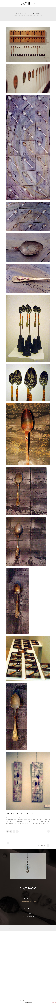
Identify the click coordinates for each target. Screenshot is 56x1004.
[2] (28, 92)
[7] (28, 362)
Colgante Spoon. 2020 (28, 916)
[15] (28, 809)
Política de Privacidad (35, 928)
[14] (16, 750)
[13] (28, 681)
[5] (28, 261)
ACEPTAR (29, 1002)
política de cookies (34, 1000)
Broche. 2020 (28, 912)
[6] (28, 292)
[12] (17, 634)
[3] (28, 199)
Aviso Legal (28, 928)
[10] (26, 514)
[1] (28, 62)
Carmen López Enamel (19, 16)
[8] (28, 400)
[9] (28, 465)
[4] (28, 230)
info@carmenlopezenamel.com (28, 901)
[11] (26, 565)
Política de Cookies (43, 928)
